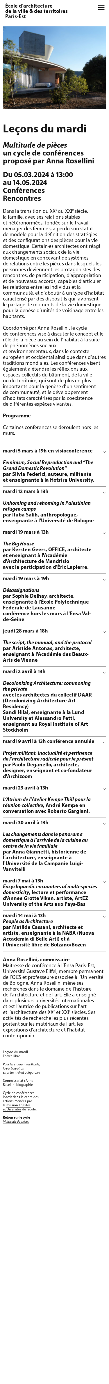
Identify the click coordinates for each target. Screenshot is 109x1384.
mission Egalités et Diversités (17, 1107)
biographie (24, 1085)
